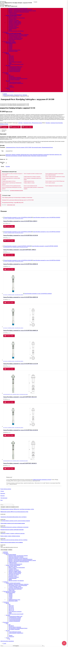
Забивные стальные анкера (14, 21)
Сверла (7, 88)
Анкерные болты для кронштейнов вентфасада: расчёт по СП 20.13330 (18, 200)
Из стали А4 (5, 218)
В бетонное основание (13, 27)
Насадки (8, 80)
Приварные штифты (11, 42)
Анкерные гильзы (12, 26)
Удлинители (11, 86)
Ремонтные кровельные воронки (15, 556)
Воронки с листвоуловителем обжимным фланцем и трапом (22, 10)
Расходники (6, 72)
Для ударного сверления (14, 79)
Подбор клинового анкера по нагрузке (10, 176)
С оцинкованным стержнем (14, 67)
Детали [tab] (3, 131)
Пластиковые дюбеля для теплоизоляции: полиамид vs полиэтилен (17, 197)
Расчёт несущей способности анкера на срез (33, 173)
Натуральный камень (36, 147)
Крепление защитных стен (55, 154)
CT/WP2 (10, 47)
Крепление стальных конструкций (39, 155)
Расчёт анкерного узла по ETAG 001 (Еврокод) (54, 181)
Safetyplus (20, 122)
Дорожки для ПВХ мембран (14, 22)
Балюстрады (8, 154)
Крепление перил (27, 155)
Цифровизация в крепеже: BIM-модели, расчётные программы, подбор (14, 511)
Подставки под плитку (13, 25)
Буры (7, 73)
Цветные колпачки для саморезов (16, 30)
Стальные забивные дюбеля (14, 36)
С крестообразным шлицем (14, 82)
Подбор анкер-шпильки (50, 178)
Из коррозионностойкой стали (15, 66)
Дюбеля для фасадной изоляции (13, 33)
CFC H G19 (11, 58)
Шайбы (10, 29)
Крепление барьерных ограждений (41, 154)
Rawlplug (48, 122)
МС (9, 89)
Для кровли (5, 553)
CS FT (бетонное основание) (15, 61)
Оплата (2, 491)
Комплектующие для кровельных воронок (18, 555)
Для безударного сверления (14, 77)
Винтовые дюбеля (12, 16)
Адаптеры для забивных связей (15, 38)
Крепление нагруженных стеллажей (14, 155)
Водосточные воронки (11, 554)
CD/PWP (10, 44)
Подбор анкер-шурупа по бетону (8, 181)
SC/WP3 (10, 48)
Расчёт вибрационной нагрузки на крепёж (53, 185)
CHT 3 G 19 (11, 59)
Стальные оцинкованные (14, 71)
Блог (2, 500)
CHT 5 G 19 (11, 60)
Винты (7, 53)
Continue (10, 549)
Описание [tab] (4, 129)
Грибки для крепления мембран (13, 15)
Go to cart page (4, 549)
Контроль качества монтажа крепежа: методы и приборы (12, 542)
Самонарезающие (12, 28)
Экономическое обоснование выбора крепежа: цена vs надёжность (13, 516)
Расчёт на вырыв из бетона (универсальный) (11, 185)
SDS (9, 74)
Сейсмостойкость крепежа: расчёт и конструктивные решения (13, 523)
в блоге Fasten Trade (11, 204)
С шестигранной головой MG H (15, 83)
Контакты (3, 493)
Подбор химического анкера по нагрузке (32, 176)
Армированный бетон (11, 147)
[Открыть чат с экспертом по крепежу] (64, 643)
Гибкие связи (11, 40)
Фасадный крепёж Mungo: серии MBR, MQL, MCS (12, 202)
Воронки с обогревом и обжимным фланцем (18, 11)
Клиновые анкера (11, 218)
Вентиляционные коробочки (15, 39)
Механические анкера (37, 122)
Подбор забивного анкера (29, 182)
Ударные (10, 85)
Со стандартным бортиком (14, 69)
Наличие (3, 495)
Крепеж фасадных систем (26, 154)
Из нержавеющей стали (7, 247)
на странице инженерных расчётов (16, 190)
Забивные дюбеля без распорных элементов (18, 34)
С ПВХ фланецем (12, 13)
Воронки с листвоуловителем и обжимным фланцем (20, 9)
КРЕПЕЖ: (5, 552)
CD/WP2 (10, 45)
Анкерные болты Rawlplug (56, 122)
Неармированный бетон (47, 147)
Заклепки (8, 65)
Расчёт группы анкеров (50, 182)
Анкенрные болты (27, 122)
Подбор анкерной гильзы (29, 181)
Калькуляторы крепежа (6, 488)
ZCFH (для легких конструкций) (15, 64)
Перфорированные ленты (14, 50)
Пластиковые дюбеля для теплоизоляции (17, 35)
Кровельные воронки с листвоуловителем (17, 8)
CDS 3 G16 (11, 55)
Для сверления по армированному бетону (17, 78)
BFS (9, 54)
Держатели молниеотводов (14, 23)
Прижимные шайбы (13, 51)
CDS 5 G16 (11, 57)
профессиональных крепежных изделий (42, 479)
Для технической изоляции (9, 41)
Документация (4, 497)
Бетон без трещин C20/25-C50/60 (23, 147)
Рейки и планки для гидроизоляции (16, 17)
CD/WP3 (10, 46)
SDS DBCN (11, 76)
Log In (4, 643)
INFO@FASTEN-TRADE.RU (7, 91)
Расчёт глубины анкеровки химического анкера (55, 176)
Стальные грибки (12, 19)
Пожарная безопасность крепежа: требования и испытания (12, 529)
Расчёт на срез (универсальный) (30, 185)
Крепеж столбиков (16, 154)
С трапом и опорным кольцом (15, 14)
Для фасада (5, 32)
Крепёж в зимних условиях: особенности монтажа (10, 535)
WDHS (10, 63)
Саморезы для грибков (13, 20)
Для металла (6, 52)
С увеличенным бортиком (14, 70)
